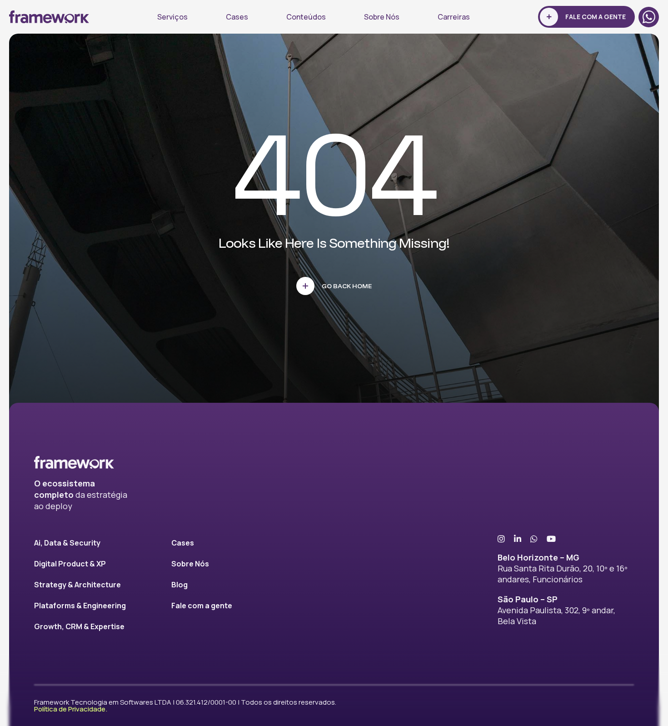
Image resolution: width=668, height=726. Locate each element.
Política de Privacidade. (70, 709)
